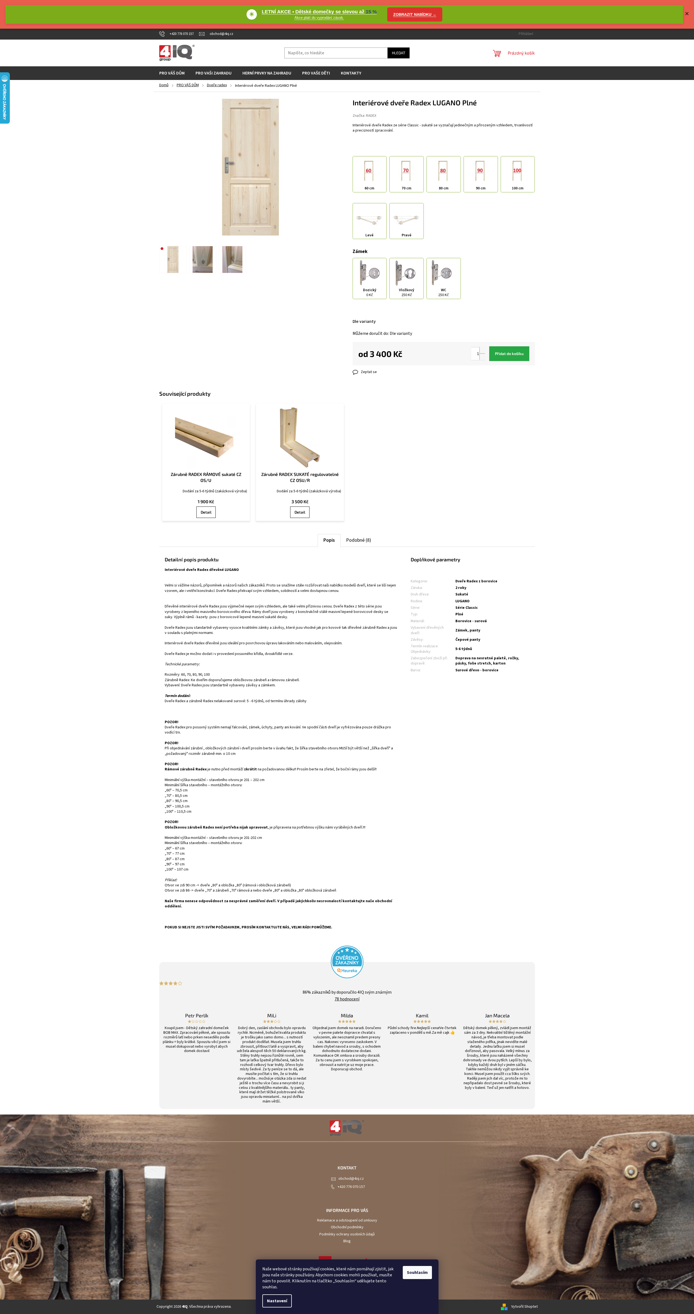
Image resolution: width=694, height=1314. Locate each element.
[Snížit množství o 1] (482, 356)
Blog (347, 1241)
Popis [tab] (329, 540)
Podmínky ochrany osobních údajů (347, 1234)
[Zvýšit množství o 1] (482, 350)
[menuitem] (172, 73)
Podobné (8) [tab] (358, 540)
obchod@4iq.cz (351, 1178)
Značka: (364, 115)
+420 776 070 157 (351, 1187)
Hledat (398, 52)
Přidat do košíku (509, 353)
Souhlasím (417, 1273)
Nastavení (277, 1301)
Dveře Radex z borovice (476, 581)
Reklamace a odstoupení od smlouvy (347, 1220)
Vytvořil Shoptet (524, 1306)
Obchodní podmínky (347, 1227)
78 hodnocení (347, 999)
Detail (206, 512)
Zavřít (381, 372)
